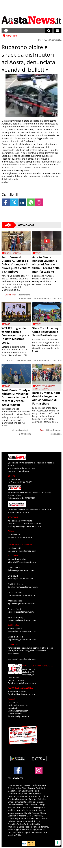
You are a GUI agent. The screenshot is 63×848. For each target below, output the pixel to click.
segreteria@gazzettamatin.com (26, 526)
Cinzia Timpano (54, 430)
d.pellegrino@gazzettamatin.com (23, 586)
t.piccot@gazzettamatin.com (21, 611)
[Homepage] (6, 30)
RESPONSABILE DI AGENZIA (20, 687)
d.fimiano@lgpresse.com (19, 716)
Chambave (10, 294)
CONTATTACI (13, 644)
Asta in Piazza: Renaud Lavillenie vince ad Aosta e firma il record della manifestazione (46, 264)
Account (11, 699)
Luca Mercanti (23, 294)
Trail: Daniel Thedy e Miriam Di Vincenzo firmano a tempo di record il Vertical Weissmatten (16, 397)
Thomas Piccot (43, 298)
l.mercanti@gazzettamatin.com (22, 550)
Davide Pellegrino (22, 430)
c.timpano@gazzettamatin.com (22, 595)
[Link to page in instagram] (39, 202)
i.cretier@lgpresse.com (18, 710)
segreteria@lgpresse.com (25, 683)
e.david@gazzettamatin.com (20, 578)
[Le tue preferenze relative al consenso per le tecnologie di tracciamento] (58, 843)
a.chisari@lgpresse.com (24, 694)
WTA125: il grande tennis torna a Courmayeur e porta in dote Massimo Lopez (15, 335)
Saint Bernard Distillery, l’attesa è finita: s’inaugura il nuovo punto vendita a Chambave (16, 264)
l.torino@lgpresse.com (18, 705)
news (45, 40)
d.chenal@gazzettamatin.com (21, 570)
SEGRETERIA (13, 624)
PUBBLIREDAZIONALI (13, 253)
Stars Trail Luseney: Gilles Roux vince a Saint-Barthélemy (45, 331)
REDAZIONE (13, 517)
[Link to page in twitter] (14, 202)
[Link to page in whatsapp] (31, 202)
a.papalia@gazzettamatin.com (21, 603)
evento (36, 388)
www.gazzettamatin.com (19, 471)
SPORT (38, 253)
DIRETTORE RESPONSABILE (20, 544)
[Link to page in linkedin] (22, 202)
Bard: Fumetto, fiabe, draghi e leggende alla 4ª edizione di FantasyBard (46, 398)
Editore (11, 475)
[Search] (48, 30)
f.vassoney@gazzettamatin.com (22, 620)
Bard (42, 430)
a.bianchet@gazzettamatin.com (22, 562)
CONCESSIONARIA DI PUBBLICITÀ (37, 665)
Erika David (14, 360)
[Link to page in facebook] (6, 202)
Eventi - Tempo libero (45, 386)
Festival (45, 388)
